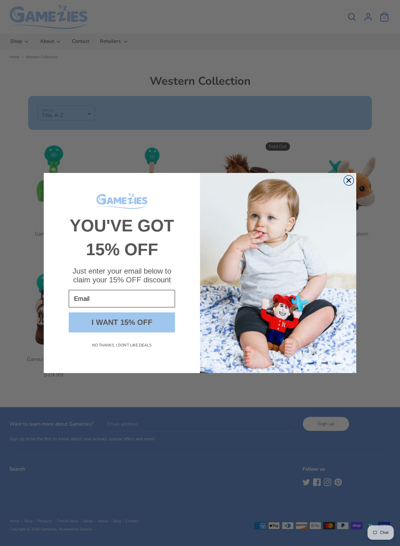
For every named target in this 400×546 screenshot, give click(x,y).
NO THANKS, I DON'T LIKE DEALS (122, 345)
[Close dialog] (349, 180)
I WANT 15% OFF (122, 322)
